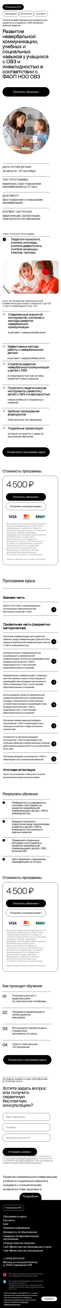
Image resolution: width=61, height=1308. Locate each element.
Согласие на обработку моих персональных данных (27, 1161)
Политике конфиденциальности (16, 1303)
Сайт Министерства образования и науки (27, 1246)
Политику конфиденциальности (22, 1158)
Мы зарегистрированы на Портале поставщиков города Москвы (26, 1275)
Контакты (8, 1220)
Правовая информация (16, 1227)
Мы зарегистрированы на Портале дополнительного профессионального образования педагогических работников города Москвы (26, 1285)
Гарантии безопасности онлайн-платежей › (26, 559)
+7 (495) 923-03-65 (13, 1258)
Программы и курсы (15, 1216)
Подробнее (30, 1196)
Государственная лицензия (19, 1243)
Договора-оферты (24, 1160)
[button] (26, 506)
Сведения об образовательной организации (20, 1238)
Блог (5, 1224)
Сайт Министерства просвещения (23, 1250)
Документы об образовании (20, 1232)
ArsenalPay (11, 534)
